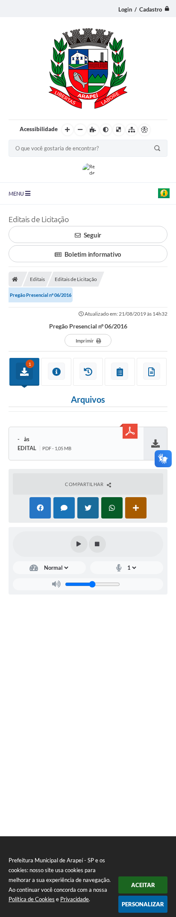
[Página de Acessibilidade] (144, 129)
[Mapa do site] (131, 129)
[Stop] (97, 544)
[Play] (79, 544)
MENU (17, 193)
